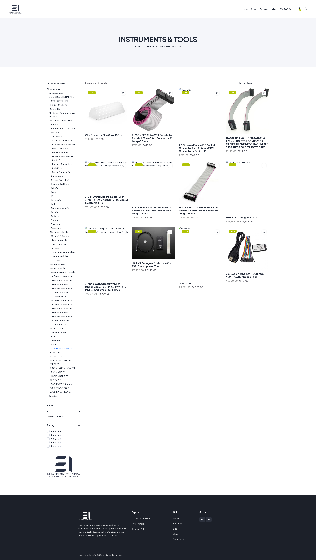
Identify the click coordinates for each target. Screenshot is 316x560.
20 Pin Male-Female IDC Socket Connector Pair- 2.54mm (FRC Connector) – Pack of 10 (197, 148)
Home (137, 46)
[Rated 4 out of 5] (63, 435)
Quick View (108, 129)
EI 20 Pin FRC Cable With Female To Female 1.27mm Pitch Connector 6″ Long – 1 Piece (152, 138)
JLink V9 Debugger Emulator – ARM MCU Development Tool (151, 265)
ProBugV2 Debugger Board (241, 217)
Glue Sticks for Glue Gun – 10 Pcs (103, 135)
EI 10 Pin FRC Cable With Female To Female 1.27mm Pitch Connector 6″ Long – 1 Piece (152, 210)
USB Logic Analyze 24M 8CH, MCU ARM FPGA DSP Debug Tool (245, 275)
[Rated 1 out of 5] (63, 446)
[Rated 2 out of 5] (63, 442)
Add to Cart (93, 140)
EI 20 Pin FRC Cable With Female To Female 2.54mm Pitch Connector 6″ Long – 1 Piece (199, 210)
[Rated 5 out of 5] (63, 431)
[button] (123, 93)
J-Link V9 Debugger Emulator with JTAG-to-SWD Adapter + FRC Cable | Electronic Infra (106, 199)
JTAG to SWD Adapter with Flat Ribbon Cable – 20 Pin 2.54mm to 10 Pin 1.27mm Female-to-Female (105, 286)
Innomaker (185, 283)
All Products (150, 46)
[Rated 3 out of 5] (63, 438)
